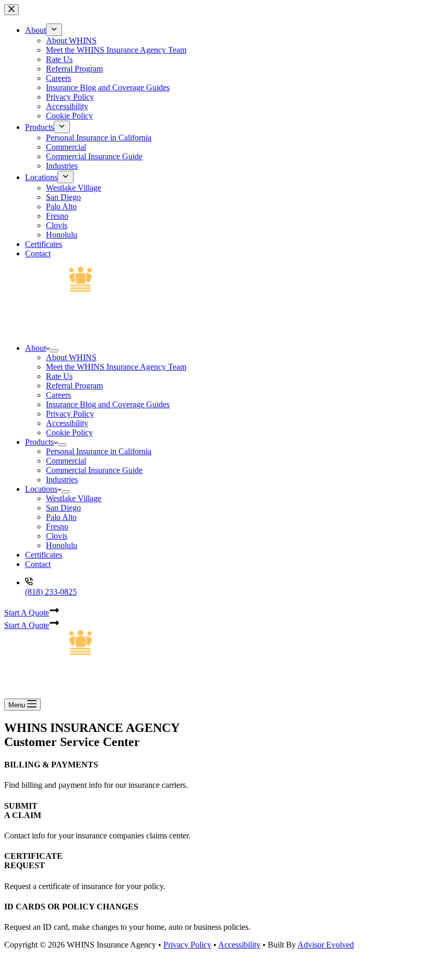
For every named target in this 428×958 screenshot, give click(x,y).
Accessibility (67, 423)
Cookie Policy (69, 432)
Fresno (57, 526)
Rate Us (59, 376)
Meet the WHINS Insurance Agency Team (116, 366)
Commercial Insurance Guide (94, 470)
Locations (41, 488)
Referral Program (74, 385)
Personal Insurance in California (98, 451)
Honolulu (61, 545)
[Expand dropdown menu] (54, 350)
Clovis (56, 535)
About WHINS (71, 357)
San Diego (63, 507)
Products (39, 441)
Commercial (66, 460)
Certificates (43, 554)
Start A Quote (26, 612)
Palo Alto (61, 517)
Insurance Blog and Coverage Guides (108, 404)
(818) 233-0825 (51, 591)
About (35, 348)
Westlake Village (73, 498)
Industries (62, 479)
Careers (58, 395)
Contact (38, 564)
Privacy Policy (70, 413)
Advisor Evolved (326, 944)
